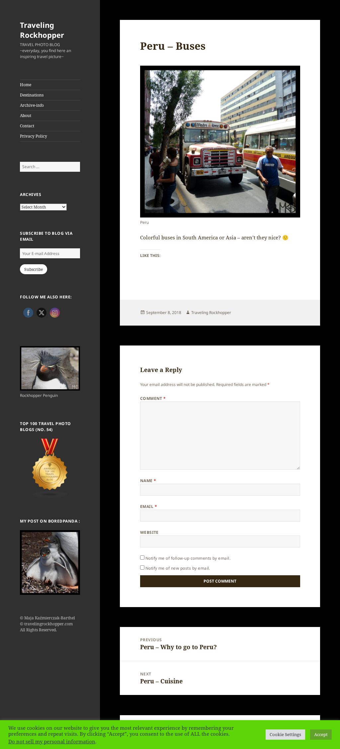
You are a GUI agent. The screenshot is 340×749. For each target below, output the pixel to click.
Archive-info (32, 105)
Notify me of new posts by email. (177, 568)
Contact (27, 126)
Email (148, 506)
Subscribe (33, 269)
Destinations (31, 95)
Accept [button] (321, 734)
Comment (153, 398)
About (25, 115)
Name (148, 480)
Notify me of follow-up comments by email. (188, 558)
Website (149, 532)
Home (25, 85)
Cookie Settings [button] (285, 734)
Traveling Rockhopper (42, 30)
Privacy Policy (33, 136)
